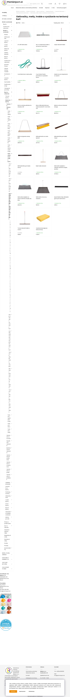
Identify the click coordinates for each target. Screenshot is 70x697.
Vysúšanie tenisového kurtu (10, 295)
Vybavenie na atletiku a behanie (8, 513)
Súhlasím (13, 691)
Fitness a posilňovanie (7, 522)
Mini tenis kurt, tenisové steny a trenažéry (10, 378)
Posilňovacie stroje (7, 85)
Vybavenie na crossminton (8, 464)
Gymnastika (7, 82)
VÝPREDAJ (4, 15)
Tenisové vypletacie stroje (9, 418)
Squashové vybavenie (8, 443)
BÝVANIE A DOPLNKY (7, 19)
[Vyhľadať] (27, 3)
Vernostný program (62, 7)
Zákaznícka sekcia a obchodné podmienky (26, 7)
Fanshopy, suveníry (7, 492)
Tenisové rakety (9, 112)
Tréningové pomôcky (7, 89)
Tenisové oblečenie (9, 133)
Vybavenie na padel (8, 471)
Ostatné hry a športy (7, 488)
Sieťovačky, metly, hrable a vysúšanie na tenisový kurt (10, 206)
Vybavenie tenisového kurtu (9, 157)
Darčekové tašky (7, 540)
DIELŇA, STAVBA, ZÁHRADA (6, 553)
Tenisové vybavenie (8, 106)
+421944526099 (60, 671)
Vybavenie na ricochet (8, 437)
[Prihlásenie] (55, 4)
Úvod (12, 7)
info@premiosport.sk (59, 675)
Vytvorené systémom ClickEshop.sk (35, 696)
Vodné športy (6, 45)
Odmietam (31, 691)
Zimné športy (7, 504)
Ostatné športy (6, 78)
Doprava (47, 7)
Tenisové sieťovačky (10, 266)
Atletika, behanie (6, 53)
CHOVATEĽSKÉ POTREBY (5, 568)
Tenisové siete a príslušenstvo (10, 170)
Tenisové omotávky (9, 126)
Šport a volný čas (6, 93)
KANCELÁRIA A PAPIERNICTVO (5, 558)
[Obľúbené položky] (59, 4)
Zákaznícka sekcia (30, 673)
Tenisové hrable (10, 229)
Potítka (6, 543)
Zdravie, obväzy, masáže (6, 70)
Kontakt (41, 7)
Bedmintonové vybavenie (8, 450)
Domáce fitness (6, 65)
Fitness (6, 34)
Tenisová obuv (9, 425)
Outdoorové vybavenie (6, 27)
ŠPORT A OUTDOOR (7, 22)
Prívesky (6, 545)
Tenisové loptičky (9, 140)
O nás (53, 7)
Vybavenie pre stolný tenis (8, 457)
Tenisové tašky (9, 430)
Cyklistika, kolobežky (7, 483)
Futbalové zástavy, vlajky (6, 531)
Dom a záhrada (6, 526)
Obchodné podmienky (31, 671)
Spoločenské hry (7, 548)
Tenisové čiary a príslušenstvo (10, 185)
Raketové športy (6, 49)
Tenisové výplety (9, 119)
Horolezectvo (7, 74)
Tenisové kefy (10, 246)
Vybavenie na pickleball (8, 477)
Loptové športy (6, 41)
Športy (4, 24)
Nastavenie (22, 691)
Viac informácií (40, 688)
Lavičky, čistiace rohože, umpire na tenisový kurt (10, 340)
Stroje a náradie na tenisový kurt (10, 321)
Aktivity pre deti (7, 37)
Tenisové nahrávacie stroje (9, 148)
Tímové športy (7, 97)
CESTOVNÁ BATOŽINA (4, 563)
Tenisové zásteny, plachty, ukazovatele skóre (10, 401)
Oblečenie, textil (8, 496)
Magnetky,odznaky (7, 536)
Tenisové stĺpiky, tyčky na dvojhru (10, 359)
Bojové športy (6, 57)
